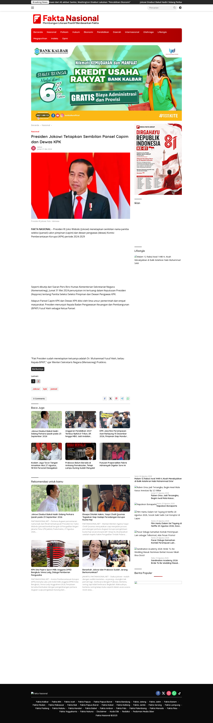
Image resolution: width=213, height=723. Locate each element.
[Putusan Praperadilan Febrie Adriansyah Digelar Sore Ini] (115, 451)
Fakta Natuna (86, 711)
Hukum (76, 32)
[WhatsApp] (174, 693)
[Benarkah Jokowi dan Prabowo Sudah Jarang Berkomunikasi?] (106, 553)
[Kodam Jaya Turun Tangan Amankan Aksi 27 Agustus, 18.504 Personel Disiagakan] (46, 451)
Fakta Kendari (75, 708)
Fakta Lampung (172, 705)
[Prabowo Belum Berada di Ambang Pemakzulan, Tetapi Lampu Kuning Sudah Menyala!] (80, 451)
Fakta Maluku (58, 708)
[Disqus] (80, 639)
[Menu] (33, 7)
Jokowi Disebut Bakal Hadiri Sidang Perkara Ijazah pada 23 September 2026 (128, 2)
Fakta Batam (170, 701)
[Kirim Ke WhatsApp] (128, 398)
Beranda (38, 32)
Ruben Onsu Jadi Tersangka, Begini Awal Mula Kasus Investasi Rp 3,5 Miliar (165, 496)
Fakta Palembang (138, 708)
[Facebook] (158, 693)
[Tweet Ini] (110, 398)
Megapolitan (40, 38)
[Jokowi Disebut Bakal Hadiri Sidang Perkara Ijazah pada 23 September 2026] (46, 419)
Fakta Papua (84, 701)
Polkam (64, 32)
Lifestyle (162, 32)
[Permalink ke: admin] (33, 148)
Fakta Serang (155, 705)
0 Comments (39, 398)
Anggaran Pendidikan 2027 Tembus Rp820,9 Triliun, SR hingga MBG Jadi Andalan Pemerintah (78, 434)
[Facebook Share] (105, 398)
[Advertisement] (80, 261)
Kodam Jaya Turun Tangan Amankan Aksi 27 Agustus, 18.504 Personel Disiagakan (44, 465)
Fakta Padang (42, 708)
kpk (45, 389)
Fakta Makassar (56, 705)
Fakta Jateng (139, 701)
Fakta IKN (56, 701)
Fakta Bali (72, 705)
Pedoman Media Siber (143, 711)
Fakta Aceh (69, 701)
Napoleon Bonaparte (167, 506)
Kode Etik (114, 711)
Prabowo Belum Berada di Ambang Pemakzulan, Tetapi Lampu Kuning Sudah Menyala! (80, 465)
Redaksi (126, 711)
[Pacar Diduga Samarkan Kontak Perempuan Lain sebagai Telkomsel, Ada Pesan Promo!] (158, 533)
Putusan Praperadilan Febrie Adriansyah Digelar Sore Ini (113, 464)
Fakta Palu (121, 708)
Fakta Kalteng (123, 705)
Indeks (54, 38)
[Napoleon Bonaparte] (145, 504)
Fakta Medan (39, 705)
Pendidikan (103, 32)
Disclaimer (102, 711)
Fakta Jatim (155, 701)
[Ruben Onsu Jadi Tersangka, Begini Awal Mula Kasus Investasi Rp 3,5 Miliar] (158, 489)
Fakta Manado (157, 708)
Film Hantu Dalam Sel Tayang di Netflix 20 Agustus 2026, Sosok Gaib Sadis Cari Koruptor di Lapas (166, 524)
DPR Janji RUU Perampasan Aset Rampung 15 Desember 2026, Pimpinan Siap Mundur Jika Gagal (113, 434)
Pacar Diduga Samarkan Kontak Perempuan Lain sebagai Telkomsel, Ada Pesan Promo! (165, 541)
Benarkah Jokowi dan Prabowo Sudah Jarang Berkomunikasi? (105, 571)
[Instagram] (168, 693)
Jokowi (36, 389)
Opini (65, 38)
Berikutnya (37, 369)
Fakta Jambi (139, 705)
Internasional (132, 32)
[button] (175, 7)
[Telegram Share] (122, 398)
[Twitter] (163, 693)
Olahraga (148, 32)
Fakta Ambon (106, 708)
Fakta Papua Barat (103, 701)
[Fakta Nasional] (66, 19)
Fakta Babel (91, 708)
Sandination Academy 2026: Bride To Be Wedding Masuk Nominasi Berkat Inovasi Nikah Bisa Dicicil (166, 561)
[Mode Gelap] (180, 7)
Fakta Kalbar (42, 701)
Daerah (117, 32)
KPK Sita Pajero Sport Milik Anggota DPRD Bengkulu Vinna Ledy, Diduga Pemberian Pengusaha (51, 572)
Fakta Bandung (122, 701)
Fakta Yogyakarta (68, 711)
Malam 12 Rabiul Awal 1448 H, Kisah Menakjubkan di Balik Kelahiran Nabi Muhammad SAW (158, 480)
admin (39, 147)
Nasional (51, 32)
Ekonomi (88, 32)
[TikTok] (179, 693)
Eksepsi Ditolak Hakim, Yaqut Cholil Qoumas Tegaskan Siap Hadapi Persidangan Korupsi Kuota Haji (103, 517)
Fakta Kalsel (107, 705)
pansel (54, 389)
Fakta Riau (172, 708)
